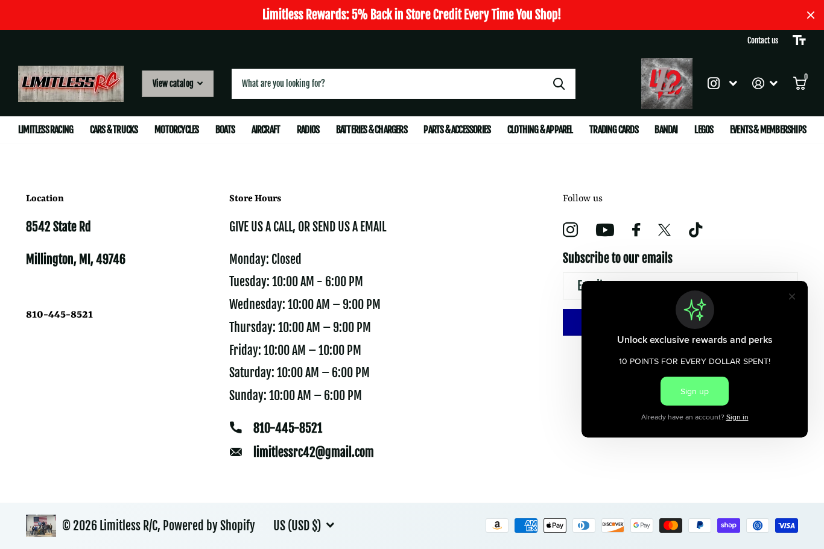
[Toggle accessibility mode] (799, 40)
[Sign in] (765, 83)
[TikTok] (695, 229)
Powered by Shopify (209, 525)
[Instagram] (570, 229)
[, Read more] (722, 83)
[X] (664, 230)
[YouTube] (605, 230)
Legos (703, 130)
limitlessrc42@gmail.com (313, 452)
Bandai (665, 130)
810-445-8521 (287, 428)
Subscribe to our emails (618, 258)
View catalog (174, 83)
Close (810, 15)
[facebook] (636, 229)
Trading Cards (613, 130)
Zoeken (558, 84)
